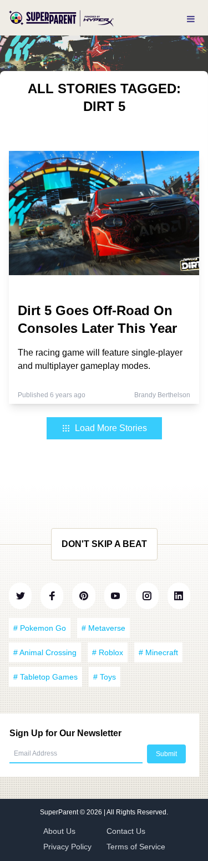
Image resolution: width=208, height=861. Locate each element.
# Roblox (107, 652)
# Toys (104, 676)
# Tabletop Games (45, 676)
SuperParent (60, 812)
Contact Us (125, 831)
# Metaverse (103, 628)
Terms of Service (135, 846)
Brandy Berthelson (162, 395)
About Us (59, 831)
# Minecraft (158, 652)
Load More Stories (111, 428)
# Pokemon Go (39, 628)
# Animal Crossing (45, 652)
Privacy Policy (67, 846)
